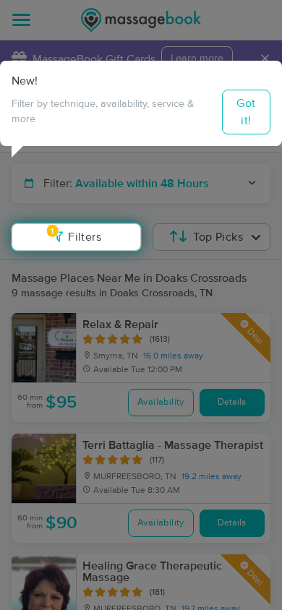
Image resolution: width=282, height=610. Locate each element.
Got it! (245, 112)
